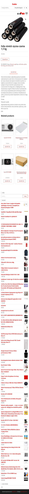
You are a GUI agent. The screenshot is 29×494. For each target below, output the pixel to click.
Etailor (14, 4)
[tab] (15, 72)
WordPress (14, 491)
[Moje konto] (18, 14)
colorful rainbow (21, 64)
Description (13, 72)
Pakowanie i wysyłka (13, 64)
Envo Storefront (24, 491)
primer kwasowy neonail (9, 65)
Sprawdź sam (5, 59)
